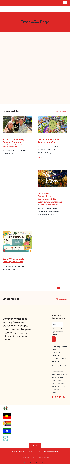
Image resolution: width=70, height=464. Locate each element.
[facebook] (53, 397)
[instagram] (56, 397)
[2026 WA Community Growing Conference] (17, 124)
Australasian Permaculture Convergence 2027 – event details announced (53, 174)
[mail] (64, 397)
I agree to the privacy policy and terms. (59, 332)
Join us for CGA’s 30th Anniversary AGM (53, 122)
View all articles (61, 112)
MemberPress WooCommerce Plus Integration (38, 463)
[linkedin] (60, 397)
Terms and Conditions (29, 458)
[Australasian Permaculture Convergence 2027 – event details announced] (52, 178)
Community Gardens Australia (10, 146)
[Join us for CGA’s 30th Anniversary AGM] (52, 124)
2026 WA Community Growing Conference (18, 122)
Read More (5, 158)
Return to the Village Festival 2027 (49, 204)
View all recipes (61, 299)
